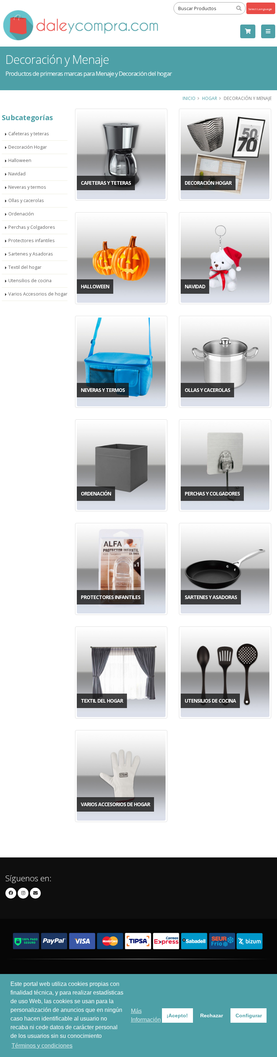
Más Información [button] (146, 1015)
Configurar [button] (249, 1015)
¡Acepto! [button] (177, 1015)
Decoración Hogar (27, 147)
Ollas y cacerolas (26, 200)
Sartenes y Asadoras (30, 254)
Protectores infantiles (31, 240)
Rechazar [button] (211, 1015)
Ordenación (21, 214)
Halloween (19, 160)
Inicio (189, 98)
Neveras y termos (27, 187)
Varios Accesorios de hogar (37, 294)
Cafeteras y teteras (28, 134)
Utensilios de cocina (30, 281)
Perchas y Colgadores (31, 227)
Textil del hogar (24, 267)
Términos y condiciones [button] (42, 1046)
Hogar (209, 98)
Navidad (17, 174)
